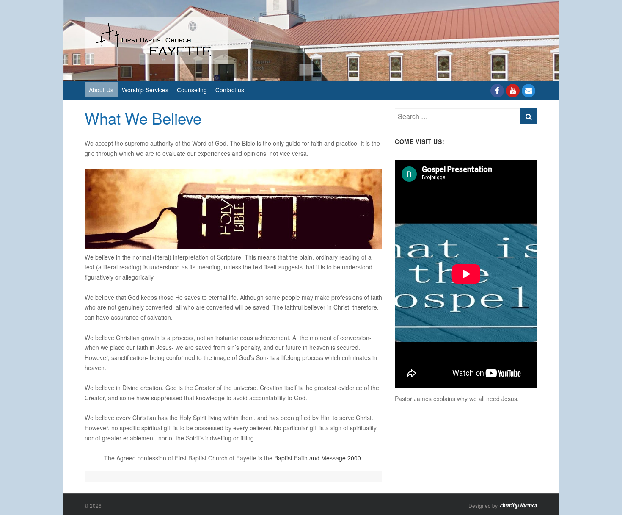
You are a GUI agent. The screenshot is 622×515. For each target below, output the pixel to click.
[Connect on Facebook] (497, 90)
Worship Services (145, 90)
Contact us (229, 90)
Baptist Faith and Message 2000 (317, 458)
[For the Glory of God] (156, 39)
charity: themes (518, 506)
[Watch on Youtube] (513, 90)
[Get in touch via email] (528, 90)
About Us (101, 90)
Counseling (192, 90)
